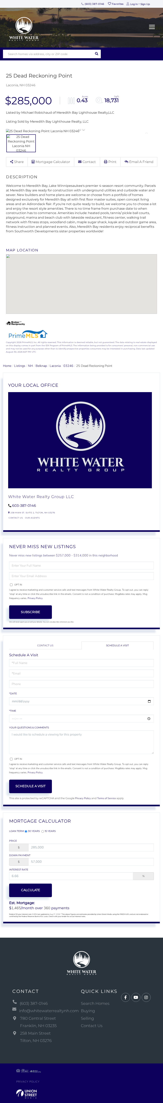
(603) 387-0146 (94, 3)
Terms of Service (106, 798)
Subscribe (30, 612)
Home (7, 366)
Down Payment (19, 855)
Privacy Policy (35, 598)
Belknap (41, 366)
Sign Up (145, 4)
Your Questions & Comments (29, 727)
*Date (13, 693)
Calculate (30, 890)
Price (13, 840)
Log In (134, 4)
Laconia (55, 366)
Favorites (117, 3)
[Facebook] (125, 997)
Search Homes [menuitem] (95, 1003)
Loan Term (16, 831)
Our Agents (32, 518)
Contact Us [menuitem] (92, 1025)
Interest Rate (18, 869)
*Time (12, 710)
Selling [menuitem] (87, 1018)
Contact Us (16, 518)
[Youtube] (136, 997)
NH (30, 366)
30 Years (34, 831)
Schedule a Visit (117, 645)
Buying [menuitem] (88, 1010)
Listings (19, 366)
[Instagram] (146, 997)
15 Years (50, 831)
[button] (96, 54)
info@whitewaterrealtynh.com (49, 1010)
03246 (68, 366)
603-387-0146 (24, 505)
